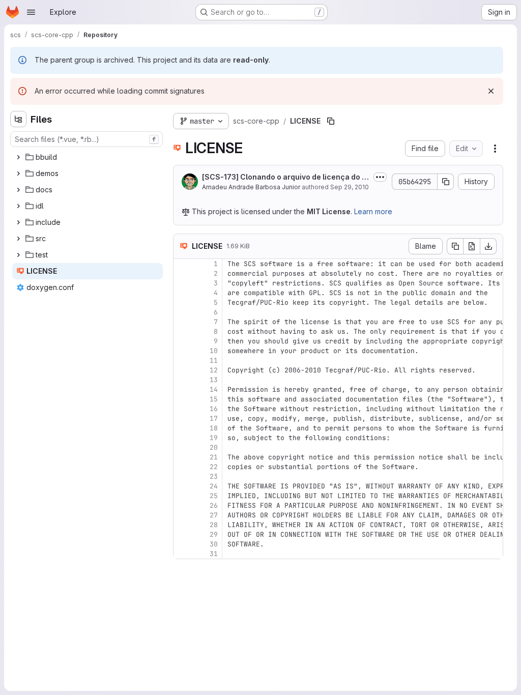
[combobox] (86, 139)
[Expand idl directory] (18, 206)
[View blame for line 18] (182, 428)
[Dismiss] (491, 91)
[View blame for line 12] (182, 370)
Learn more (373, 211)
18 (214, 428)
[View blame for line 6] (182, 312)
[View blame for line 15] (182, 399)
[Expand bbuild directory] (18, 157)
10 (214, 350)
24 (214, 486)
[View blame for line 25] (182, 496)
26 (214, 505)
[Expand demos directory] (18, 173)
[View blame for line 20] (182, 447)
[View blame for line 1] (182, 264)
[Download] (488, 246)
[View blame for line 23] (182, 476)
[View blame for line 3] (182, 283)
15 (214, 399)
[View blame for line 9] (182, 341)
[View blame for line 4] (182, 293)
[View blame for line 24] (182, 486)
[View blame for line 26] (182, 505)
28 (214, 524)
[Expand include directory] (18, 222)
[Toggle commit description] (380, 177)
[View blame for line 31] (182, 554)
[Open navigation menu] (31, 12)
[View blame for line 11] (182, 360)
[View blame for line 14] (182, 389)
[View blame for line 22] (182, 467)
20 (214, 447)
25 (214, 495)
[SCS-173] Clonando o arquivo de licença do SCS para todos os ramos (284, 177)
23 (214, 476)
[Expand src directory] (18, 239)
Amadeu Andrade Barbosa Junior (251, 187)
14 (214, 389)
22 (214, 466)
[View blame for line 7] (182, 322)
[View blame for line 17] (182, 418)
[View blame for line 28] (182, 525)
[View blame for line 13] (182, 380)
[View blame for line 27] (182, 515)
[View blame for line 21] (182, 457)
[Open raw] (472, 246)
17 (214, 418)
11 (214, 360)
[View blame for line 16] (182, 409)
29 (214, 534)
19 (214, 437)
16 (214, 408)
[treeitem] (87, 157)
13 (214, 379)
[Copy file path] (331, 121)
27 (214, 515)
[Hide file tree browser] (18, 119)
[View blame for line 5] (182, 302)
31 (214, 553)
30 (214, 544)
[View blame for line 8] (182, 331)
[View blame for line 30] (182, 544)
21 (214, 457)
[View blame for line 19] (182, 438)
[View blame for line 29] (182, 534)
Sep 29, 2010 (349, 187)
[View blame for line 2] (182, 273)
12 (214, 370)
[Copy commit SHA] (446, 181)
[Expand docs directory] (18, 190)
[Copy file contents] (455, 246)
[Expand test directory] (18, 255)
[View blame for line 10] (182, 351)
